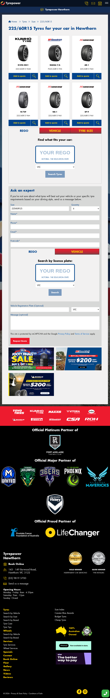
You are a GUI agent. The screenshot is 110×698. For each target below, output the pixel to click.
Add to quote (19, 76)
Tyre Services (9, 644)
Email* (13, 231)
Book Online (10, 659)
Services (7, 641)
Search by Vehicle (11, 613)
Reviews (8, 677)
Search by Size (10, 616)
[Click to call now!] (86, 3)
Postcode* (15, 240)
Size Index (59, 609)
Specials (7, 651)
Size (12, 204)
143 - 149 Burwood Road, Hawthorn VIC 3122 (22, 571)
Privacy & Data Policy (19, 693)
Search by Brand (11, 620)
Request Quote (20, 341)
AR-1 (87, 65)
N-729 (23, 112)
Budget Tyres (60, 616)
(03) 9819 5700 (17, 578)
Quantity (75, 204)
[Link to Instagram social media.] (84, 691)
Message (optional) (19, 314)
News (6, 670)
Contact (7, 655)
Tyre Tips (7, 627)
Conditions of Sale (36, 693)
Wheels (7, 630)
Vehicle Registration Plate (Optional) (27, 305)
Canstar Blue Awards (64, 613)
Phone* (13, 222)
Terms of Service (82, 334)
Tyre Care (7, 623)
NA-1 (55, 112)
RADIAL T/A (55, 65)
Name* (13, 214)
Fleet (6, 662)
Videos (7, 673)
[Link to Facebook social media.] (79, 691)
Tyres (6, 609)
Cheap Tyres (60, 620)
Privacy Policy (64, 334)
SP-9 (87, 112)
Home (14, 21)
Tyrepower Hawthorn (57, 9)
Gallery (7, 666)
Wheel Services (10, 648)
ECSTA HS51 (23, 65)
